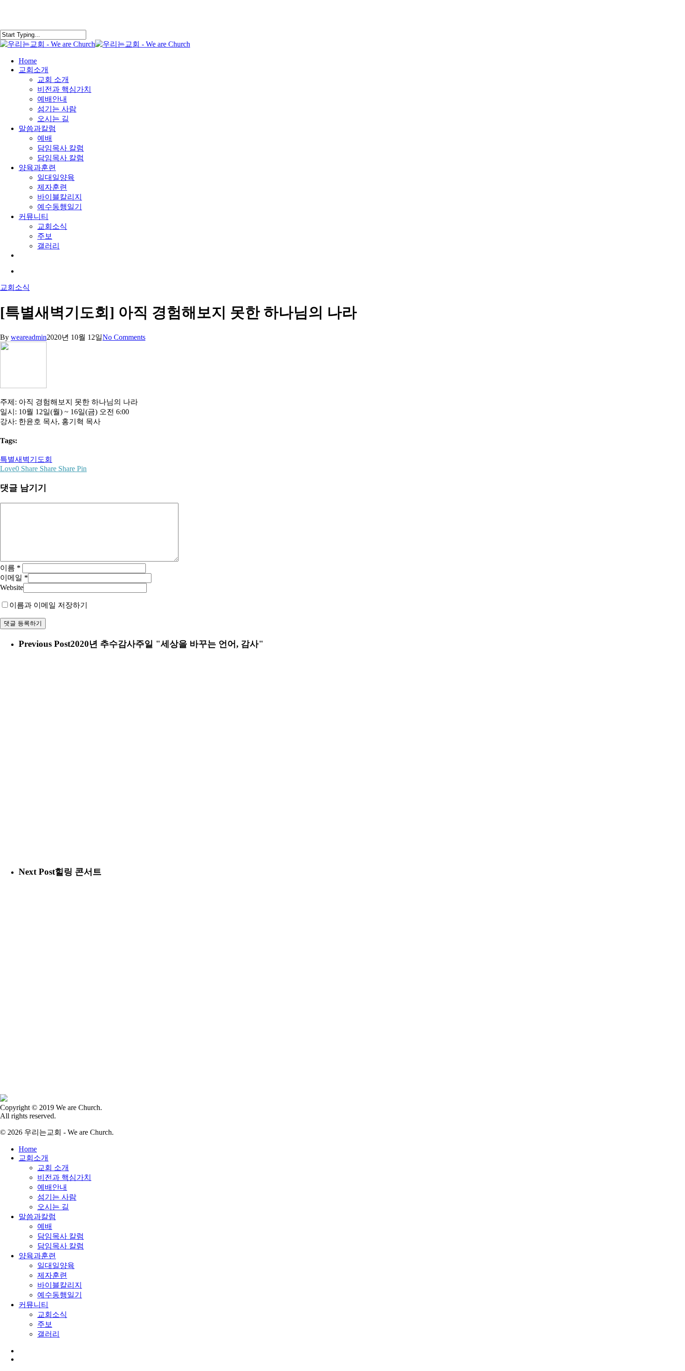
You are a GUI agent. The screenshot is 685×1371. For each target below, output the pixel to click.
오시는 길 (53, 1207)
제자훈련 (52, 1275)
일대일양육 (56, 1265)
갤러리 (48, 1334)
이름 (10, 568)
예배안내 (52, 1187)
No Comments (124, 337)
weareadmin (29, 337)
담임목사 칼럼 (60, 1236)
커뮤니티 (33, 1305)
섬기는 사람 (56, 1197)
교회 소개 (53, 1168)
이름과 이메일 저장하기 (48, 605)
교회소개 (33, 1158)
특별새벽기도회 (26, 459)
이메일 (14, 578)
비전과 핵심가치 (64, 1177)
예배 (44, 1226)
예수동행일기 (59, 1295)
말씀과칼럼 (37, 1216)
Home (28, 1149)
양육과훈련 (37, 1256)
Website (11, 587)
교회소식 (15, 287)
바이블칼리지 (59, 1285)
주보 (44, 1324)
